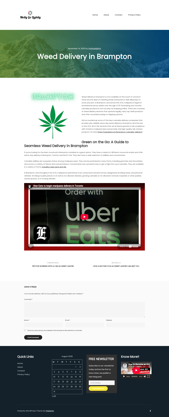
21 (71, 381)
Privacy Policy (23, 374)
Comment (28, 299)
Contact (21, 370)
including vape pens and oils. (54, 167)
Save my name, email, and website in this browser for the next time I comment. (54, 330)
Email (67, 320)
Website (109, 320)
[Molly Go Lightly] (30, 15)
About (20, 367)
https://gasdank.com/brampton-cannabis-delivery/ (120, 132)
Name (26, 320)
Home (20, 363)
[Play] (124, 376)
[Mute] (145, 376)
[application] (136, 370)
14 (72, 376)
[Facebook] (148, 14)
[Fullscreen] (148, 376)
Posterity (50, 411)
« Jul (54, 396)
